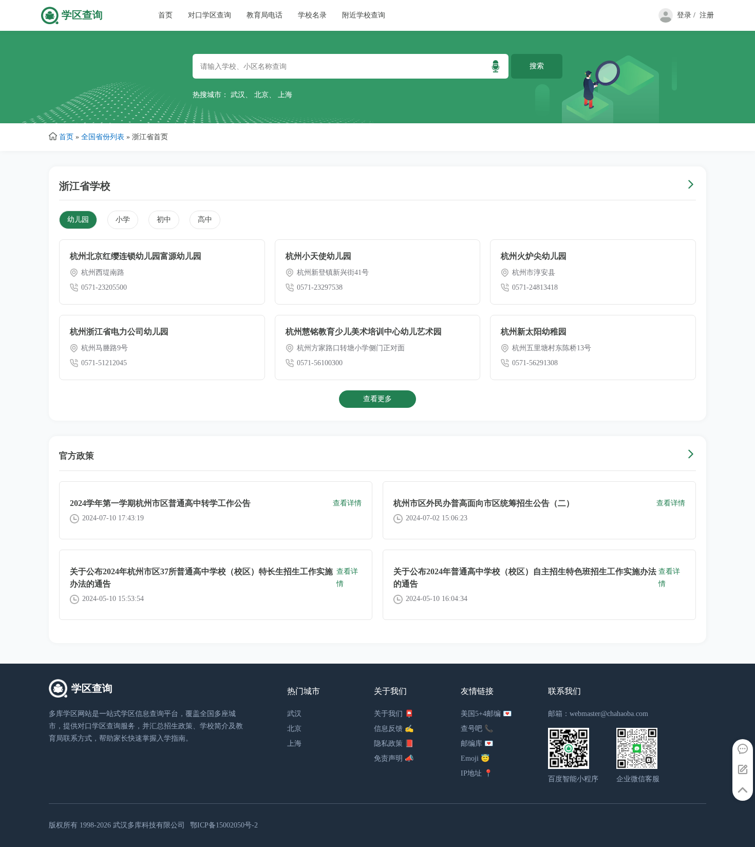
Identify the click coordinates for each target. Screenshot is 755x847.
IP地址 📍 (477, 773)
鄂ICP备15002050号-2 (224, 825)
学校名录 (312, 15)
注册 (707, 15)
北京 (261, 95)
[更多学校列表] (691, 185)
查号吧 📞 (477, 728)
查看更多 (377, 399)
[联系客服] (742, 749)
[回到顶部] (742, 790)
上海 (285, 95)
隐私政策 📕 (393, 743)
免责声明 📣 (393, 758)
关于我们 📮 (393, 714)
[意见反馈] (742, 770)
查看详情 (347, 503)
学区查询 (82, 15)
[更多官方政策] (691, 456)
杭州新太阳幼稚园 (534, 331)
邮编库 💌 (477, 743)
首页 (165, 15)
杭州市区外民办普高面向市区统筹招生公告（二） (483, 503)
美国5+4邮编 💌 (486, 714)
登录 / (686, 15)
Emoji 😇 (475, 758)
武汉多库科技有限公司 (149, 825)
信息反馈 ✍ (393, 728)
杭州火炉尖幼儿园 (534, 256)
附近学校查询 (363, 15)
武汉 (238, 95)
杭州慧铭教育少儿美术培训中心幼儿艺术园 (364, 331)
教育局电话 (264, 15)
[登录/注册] (663, 20)
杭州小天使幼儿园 (318, 256)
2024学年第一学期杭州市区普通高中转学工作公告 (160, 503)
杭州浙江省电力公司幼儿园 (119, 331)
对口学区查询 (209, 15)
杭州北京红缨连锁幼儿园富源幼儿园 (135, 256)
